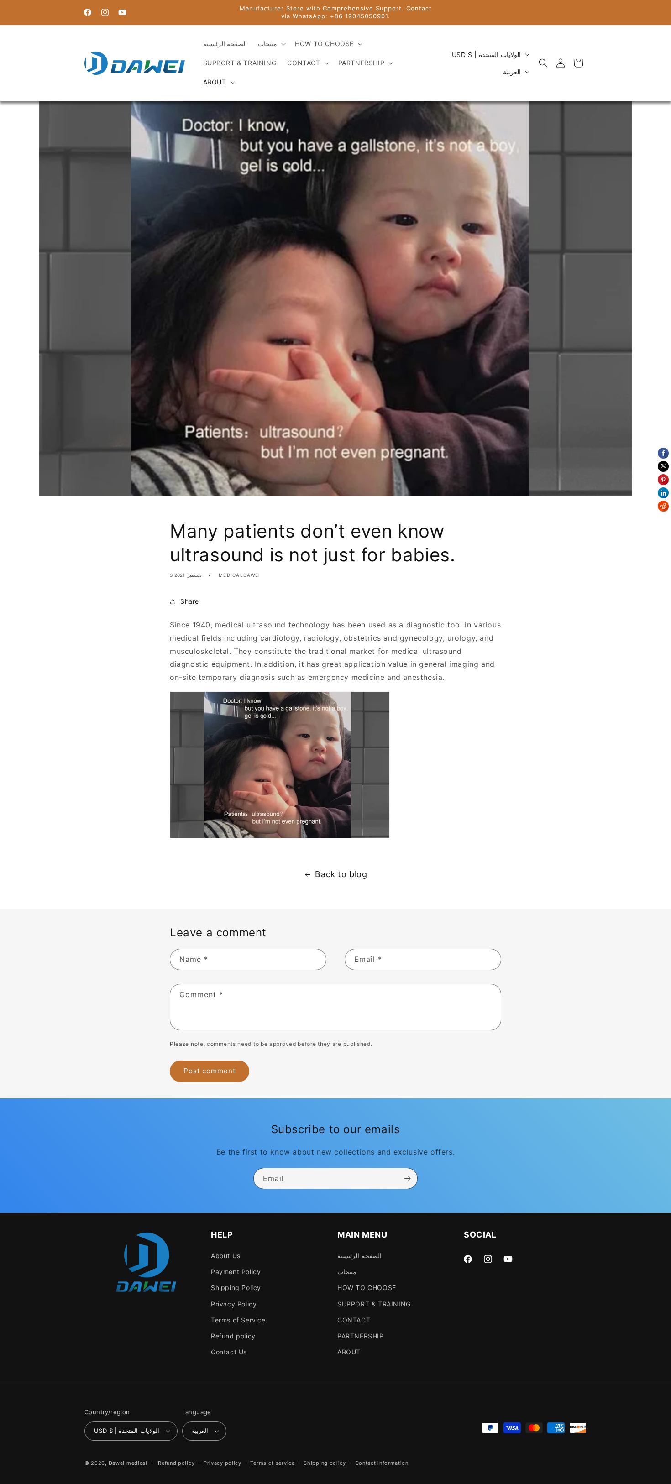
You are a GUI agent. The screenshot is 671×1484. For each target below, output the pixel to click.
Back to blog (341, 874)
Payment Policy (236, 1271)
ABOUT (349, 1352)
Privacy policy (222, 1463)
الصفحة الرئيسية (359, 1255)
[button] (270, 43)
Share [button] (189, 601)
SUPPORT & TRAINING (374, 1304)
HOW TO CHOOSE (366, 1287)
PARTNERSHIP (360, 1336)
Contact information (382, 1463)
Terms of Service (238, 1320)
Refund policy (233, 1336)
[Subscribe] (407, 1178)
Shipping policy (325, 1463)
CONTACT (353, 1320)
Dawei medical (128, 1463)
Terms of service (272, 1463)
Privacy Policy (234, 1304)
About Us (226, 1255)
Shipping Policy (236, 1287)
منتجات (346, 1271)
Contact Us (229, 1352)
